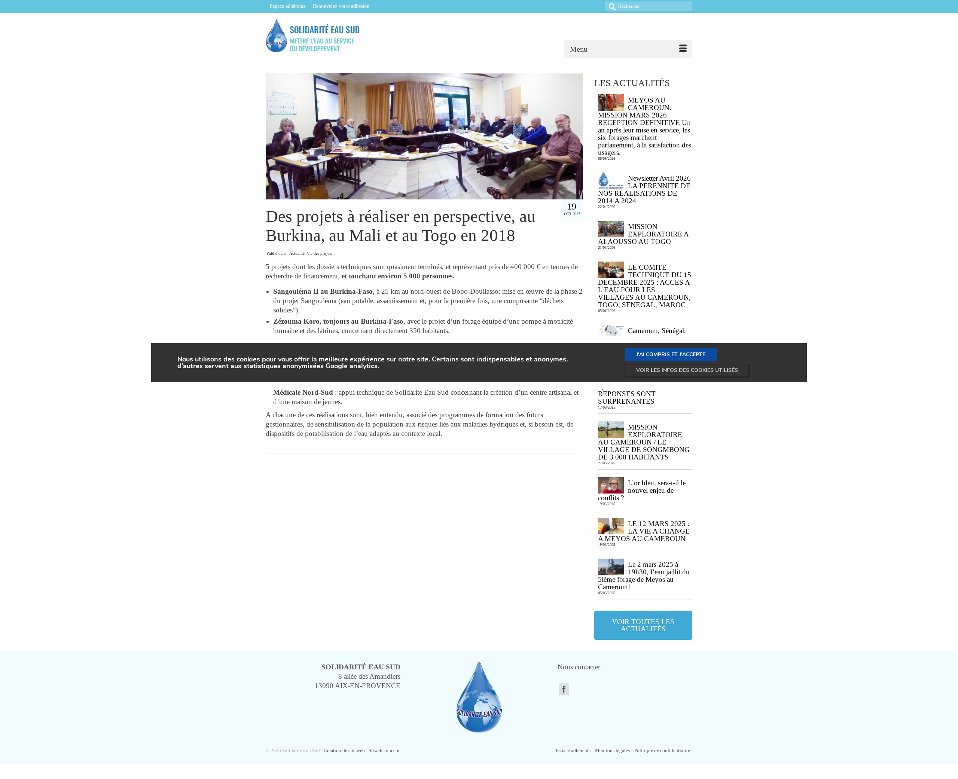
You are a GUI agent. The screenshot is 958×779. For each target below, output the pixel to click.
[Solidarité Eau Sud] (330, 35)
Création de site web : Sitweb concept (362, 750)
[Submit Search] (610, 6)
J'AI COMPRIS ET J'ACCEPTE (670, 354)
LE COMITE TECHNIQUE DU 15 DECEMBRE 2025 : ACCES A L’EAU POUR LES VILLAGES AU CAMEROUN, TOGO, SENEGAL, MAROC (644, 286)
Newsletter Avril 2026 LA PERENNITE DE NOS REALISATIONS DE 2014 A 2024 (644, 189)
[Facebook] (564, 689)
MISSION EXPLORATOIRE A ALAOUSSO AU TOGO (643, 234)
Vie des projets (319, 253)
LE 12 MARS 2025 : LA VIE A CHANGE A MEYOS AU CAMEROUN (644, 531)
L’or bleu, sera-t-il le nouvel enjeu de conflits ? (642, 490)
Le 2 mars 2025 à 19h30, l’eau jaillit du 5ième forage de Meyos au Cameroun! (644, 575)
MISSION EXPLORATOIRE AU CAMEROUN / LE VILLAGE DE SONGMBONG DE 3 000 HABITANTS (644, 442)
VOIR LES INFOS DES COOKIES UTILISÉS (687, 370)
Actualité (297, 253)
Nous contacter (579, 667)
